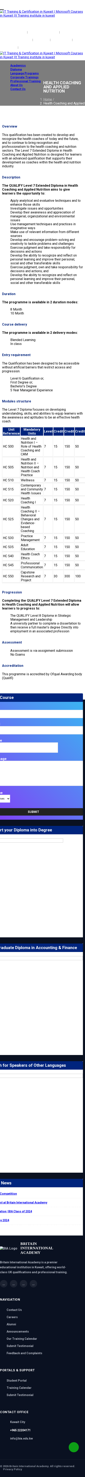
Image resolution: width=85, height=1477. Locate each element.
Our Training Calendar (22, 1338)
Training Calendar (19, 1387)
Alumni (11, 1324)
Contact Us (18, 89)
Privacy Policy (12, 1469)
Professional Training (25, 81)
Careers (12, 1317)
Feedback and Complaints (24, 1353)
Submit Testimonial (20, 1346)
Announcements (18, 1331)
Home (47, 99)
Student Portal (17, 1380)
